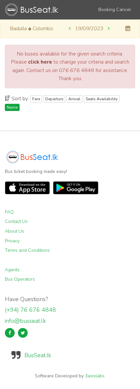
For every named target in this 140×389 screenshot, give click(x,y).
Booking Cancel (114, 9)
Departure (54, 99)
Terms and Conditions (27, 250)
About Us (14, 231)
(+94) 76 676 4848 (30, 310)
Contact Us (16, 221)
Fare (36, 99)
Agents (12, 270)
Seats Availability (102, 99)
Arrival (74, 99)
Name (12, 107)
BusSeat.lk (37, 355)
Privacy (12, 241)
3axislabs (95, 376)
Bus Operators (20, 279)
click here (40, 62)
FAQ (9, 212)
